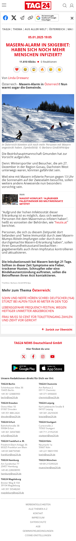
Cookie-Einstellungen (38, 535)
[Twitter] (23, 356)
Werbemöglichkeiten (38, 504)
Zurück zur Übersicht (59, 329)
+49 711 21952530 (48, 432)
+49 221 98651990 (48, 451)
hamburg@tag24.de (11, 473)
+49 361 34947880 (10, 432)
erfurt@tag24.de (9, 435)
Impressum (38, 517)
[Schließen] (72, 18)
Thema (17, 29)
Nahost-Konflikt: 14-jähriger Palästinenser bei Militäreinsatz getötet (41, 201)
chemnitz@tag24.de (49, 397)
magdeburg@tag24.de (12, 492)
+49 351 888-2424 (10, 412)
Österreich (57, 29)
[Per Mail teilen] (22, 17)
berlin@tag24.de (9, 397)
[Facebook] (33, 356)
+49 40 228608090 (10, 470)
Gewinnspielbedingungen (38, 531)
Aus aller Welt (35, 29)
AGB (38, 526)
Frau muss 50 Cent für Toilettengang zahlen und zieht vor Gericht (37, 318)
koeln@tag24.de (47, 454)
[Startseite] (38, 5)
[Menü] (4, 5)
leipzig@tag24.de (47, 416)
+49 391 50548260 (10, 489)
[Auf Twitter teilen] (14, 17)
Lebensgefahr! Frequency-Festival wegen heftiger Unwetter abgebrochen (34, 309)
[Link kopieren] (30, 17)
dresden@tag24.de (10, 416)
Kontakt (38, 513)
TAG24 (6, 29)
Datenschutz (38, 522)
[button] (71, 5)
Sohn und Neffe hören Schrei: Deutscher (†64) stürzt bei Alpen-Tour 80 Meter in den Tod (38, 299)
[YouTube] (52, 356)
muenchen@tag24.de (50, 467)
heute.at (61, 222)
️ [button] (17, 69)
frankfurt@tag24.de (11, 454)
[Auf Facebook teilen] (5, 17)
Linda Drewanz (18, 78)
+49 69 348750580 (10, 451)
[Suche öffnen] (64, 5)
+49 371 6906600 (48, 393)
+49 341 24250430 (48, 412)
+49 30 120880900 (10, 393)
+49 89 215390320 (48, 463)
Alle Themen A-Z (38, 509)
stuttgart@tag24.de (49, 435)
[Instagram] (42, 356)
